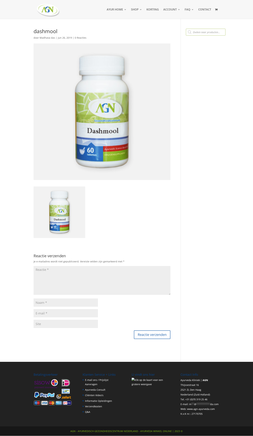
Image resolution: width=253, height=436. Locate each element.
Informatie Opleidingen (98, 401)
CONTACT (204, 9)
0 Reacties (80, 37)
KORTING (152, 9)
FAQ (187, 9)
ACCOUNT (170, 9)
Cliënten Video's (94, 395)
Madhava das (47, 37)
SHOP (135, 9)
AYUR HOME (115, 9)
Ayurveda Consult (95, 389)
